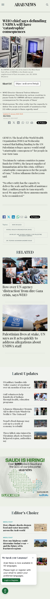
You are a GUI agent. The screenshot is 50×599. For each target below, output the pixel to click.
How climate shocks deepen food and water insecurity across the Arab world (17, 528)
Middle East (8, 522)
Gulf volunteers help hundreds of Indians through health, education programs (16, 398)
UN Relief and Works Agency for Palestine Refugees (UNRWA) (25, 235)
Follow (43, 123)
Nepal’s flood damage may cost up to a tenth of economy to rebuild (16, 424)
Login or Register (11, 580)
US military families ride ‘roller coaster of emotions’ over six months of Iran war (17, 385)
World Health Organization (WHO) (19, 229)
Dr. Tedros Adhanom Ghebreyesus (19, 240)
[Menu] (3, 4)
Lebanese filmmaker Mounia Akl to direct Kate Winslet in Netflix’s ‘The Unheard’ (17, 411)
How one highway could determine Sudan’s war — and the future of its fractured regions (16, 544)
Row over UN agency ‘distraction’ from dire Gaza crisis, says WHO (23, 291)
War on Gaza (17, 224)
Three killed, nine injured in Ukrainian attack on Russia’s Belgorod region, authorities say (17, 437)
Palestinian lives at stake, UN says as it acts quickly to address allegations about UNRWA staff (24, 340)
